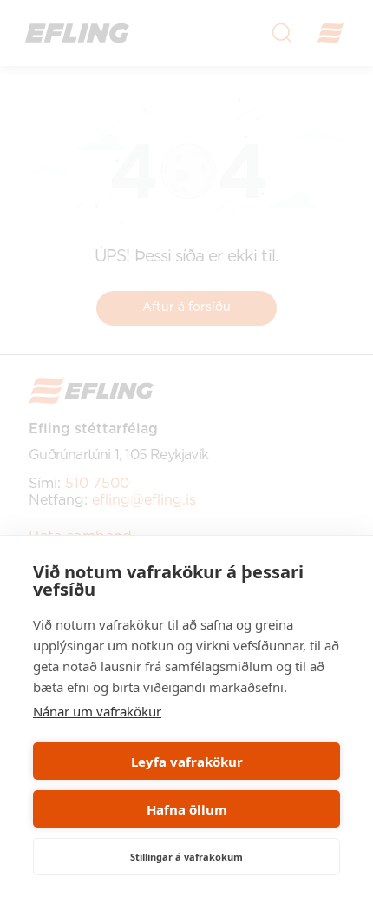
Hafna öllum (187, 809)
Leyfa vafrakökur (187, 761)
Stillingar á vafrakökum (186, 856)
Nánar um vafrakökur (97, 711)
